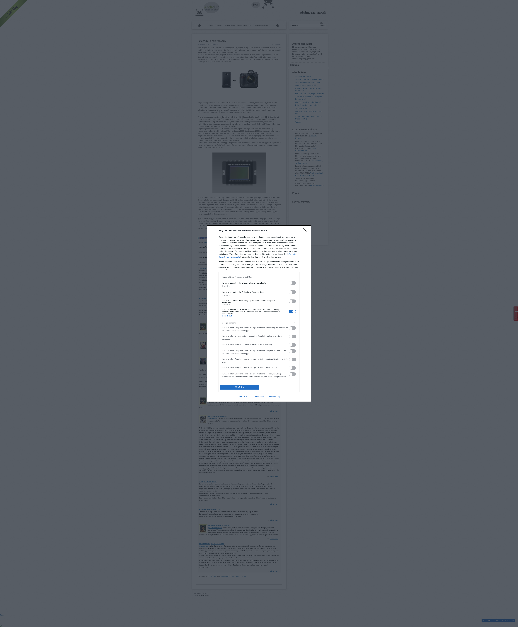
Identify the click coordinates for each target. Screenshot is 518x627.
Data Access (259, 397)
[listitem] (259, 277)
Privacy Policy (274, 397)
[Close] (305, 230)
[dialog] (259, 313)
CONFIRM (240, 387)
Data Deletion (244, 397)
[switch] (292, 283)
